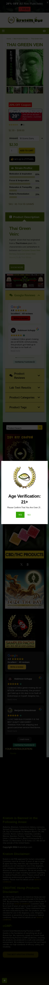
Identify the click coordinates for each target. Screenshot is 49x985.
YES (20, 515)
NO (29, 515)
